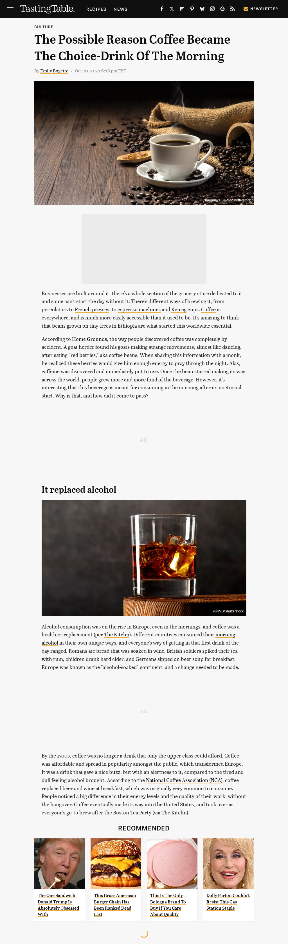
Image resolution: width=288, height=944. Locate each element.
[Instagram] (212, 10)
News (120, 9)
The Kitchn (116, 634)
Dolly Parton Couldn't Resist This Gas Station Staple (228, 902)
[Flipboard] (182, 10)
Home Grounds (89, 338)
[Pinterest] (192, 10)
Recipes (96, 9)
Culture (43, 26)
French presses (92, 309)
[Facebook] (162, 10)
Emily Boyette (54, 70)
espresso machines (139, 309)
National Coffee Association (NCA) (184, 779)
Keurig (178, 309)
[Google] (222, 10)
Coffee (208, 309)
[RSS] (232, 10)
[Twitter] (172, 10)
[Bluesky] (202, 10)
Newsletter (264, 8)
